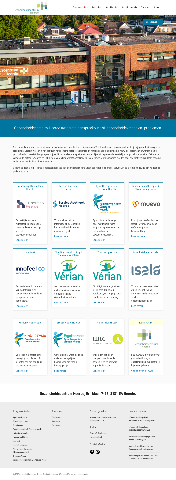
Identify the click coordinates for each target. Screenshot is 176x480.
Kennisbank (56, 417)
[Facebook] (93, 452)
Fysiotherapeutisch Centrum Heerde (27, 429)
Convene (55, 474)
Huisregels (56, 421)
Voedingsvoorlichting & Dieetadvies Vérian (29, 460)
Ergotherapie (18, 425)
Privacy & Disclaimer (98, 433)
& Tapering (63, 474)
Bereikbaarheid (96, 437)
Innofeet (16, 441)
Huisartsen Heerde (20, 433)
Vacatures (56, 425)
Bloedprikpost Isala (20, 421)
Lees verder (22, 239)
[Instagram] (98, 452)
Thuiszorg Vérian (19, 456)
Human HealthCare (20, 437)
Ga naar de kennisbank (142, 370)
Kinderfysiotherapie (20, 445)
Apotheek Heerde (20, 417)
